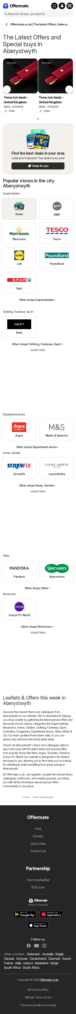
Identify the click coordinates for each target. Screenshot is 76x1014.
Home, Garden (26, 727)
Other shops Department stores (36, 447)
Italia (18, 963)
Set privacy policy (38, 989)
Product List (38, 851)
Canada (9, 959)
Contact (38, 836)
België (59, 954)
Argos (42, 753)
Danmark (54, 959)
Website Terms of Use (38, 997)
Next (34, 753)
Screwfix (52, 753)
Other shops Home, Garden (36, 485)
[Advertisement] (38, 379)
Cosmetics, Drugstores (16, 731)
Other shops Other (36, 588)
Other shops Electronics (36, 626)
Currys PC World (13, 756)
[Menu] (69, 6)
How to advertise (38, 880)
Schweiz (22, 959)
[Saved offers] (54, 6)
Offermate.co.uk (48, 979)
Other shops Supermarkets (36, 299)
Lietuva (28, 963)
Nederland (41, 963)
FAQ (38, 829)
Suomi (66, 959)
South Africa (12, 967)
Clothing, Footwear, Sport (51, 727)
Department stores (42, 731)
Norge (54, 963)
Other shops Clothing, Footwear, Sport (36, 344)
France (8, 963)
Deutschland (38, 959)
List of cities (38, 844)
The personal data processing (38, 1005)
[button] (62, 6)
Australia (47, 954)
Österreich (33, 954)
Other (58, 731)
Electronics (9, 727)
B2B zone (38, 887)
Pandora (64, 753)
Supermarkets (59, 723)
